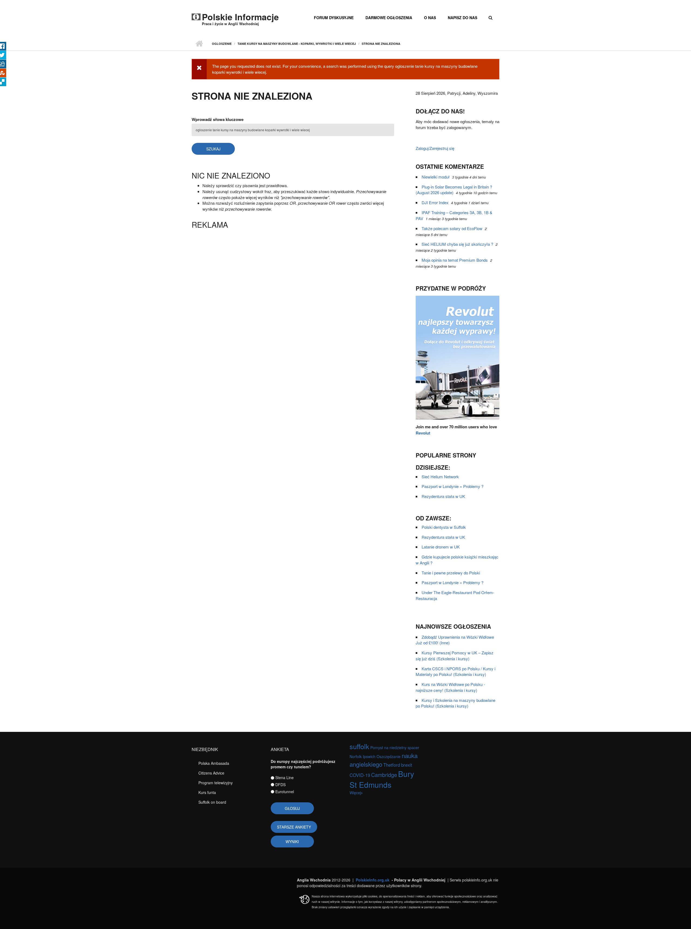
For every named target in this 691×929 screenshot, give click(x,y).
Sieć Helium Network (440, 476)
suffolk (359, 746)
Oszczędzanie (389, 756)
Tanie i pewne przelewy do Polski (451, 572)
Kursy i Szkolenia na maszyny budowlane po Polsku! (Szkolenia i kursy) (455, 703)
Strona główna (199, 44)
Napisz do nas (462, 17)
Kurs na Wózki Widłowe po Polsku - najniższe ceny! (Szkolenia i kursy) (450, 687)
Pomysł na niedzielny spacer (394, 747)
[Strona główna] (196, 15)
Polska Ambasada (213, 763)
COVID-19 (360, 775)
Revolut (423, 433)
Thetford (391, 765)
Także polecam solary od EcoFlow (452, 228)
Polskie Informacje (240, 17)
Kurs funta (207, 792)
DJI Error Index (435, 202)
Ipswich (369, 756)
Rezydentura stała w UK (443, 496)
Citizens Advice (211, 773)
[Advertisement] (293, 270)
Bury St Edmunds (382, 779)
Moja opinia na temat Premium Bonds (455, 260)
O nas (430, 17)
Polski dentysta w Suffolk (444, 527)
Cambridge (384, 775)
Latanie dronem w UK (441, 547)
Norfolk (356, 756)
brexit (406, 765)
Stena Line (284, 777)
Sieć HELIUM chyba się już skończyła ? (457, 244)
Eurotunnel (284, 791)
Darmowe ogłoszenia (388, 17)
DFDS (280, 784)
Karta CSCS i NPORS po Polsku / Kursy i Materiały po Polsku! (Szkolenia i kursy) (455, 671)
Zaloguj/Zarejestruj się (435, 148)
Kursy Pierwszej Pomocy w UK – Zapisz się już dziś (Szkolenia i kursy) (454, 655)
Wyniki (292, 841)
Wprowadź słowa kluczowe (217, 119)
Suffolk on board (212, 802)
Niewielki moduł (436, 177)
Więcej (355, 792)
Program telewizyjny (215, 782)
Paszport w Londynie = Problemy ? (452, 486)
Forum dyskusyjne (334, 17)
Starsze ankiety (294, 827)
